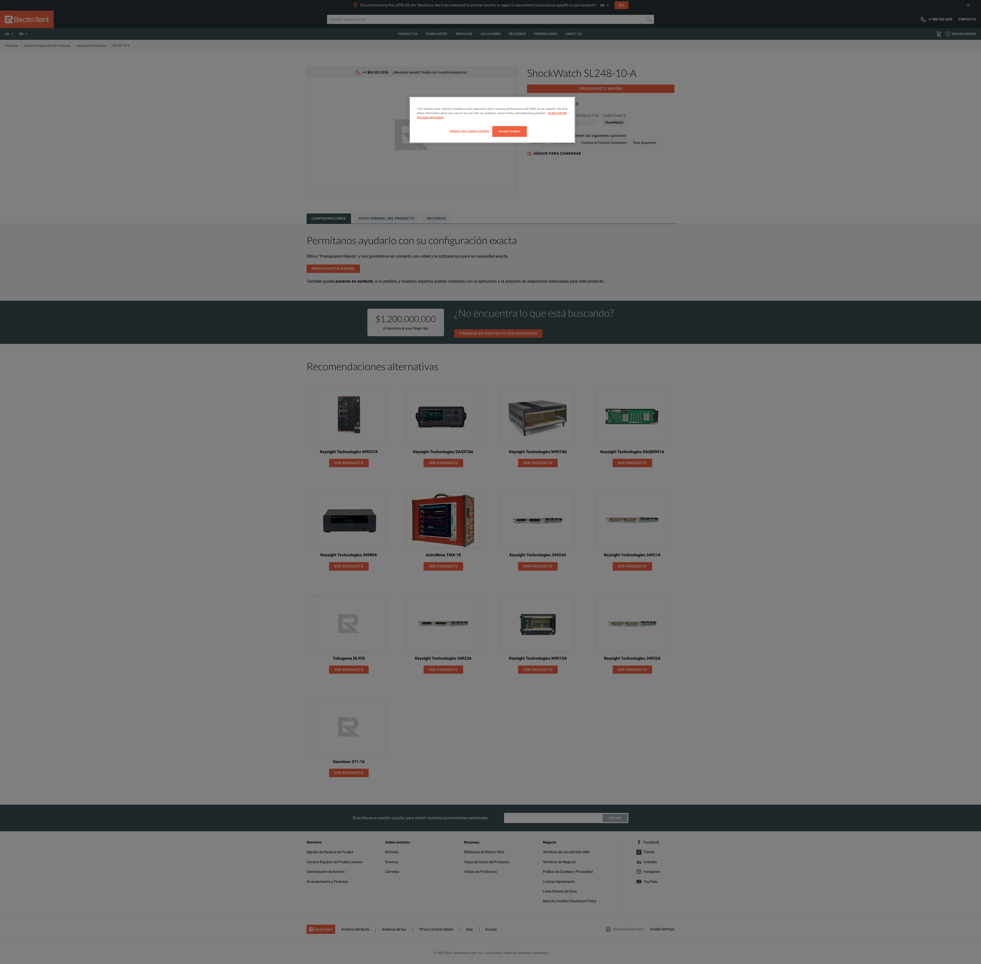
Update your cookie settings (469, 131)
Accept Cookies (510, 131)
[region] (492, 120)
